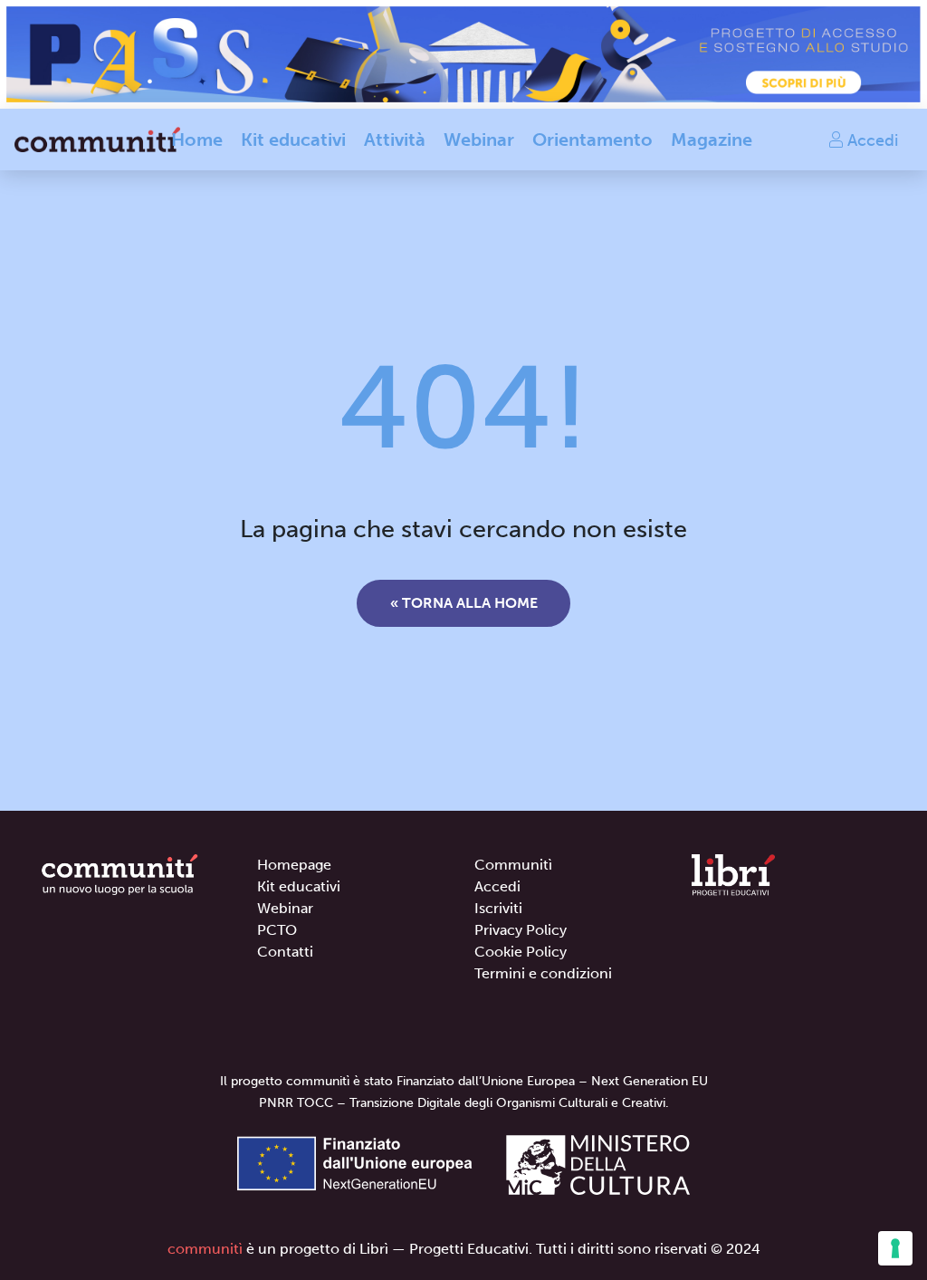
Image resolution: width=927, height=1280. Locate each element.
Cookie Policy (520, 951)
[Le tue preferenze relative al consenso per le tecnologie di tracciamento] (895, 1248)
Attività (394, 139)
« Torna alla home (464, 602)
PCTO (277, 929)
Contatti (285, 951)
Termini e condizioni (543, 973)
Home (197, 139)
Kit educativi (293, 139)
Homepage (294, 864)
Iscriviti (498, 908)
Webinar (479, 139)
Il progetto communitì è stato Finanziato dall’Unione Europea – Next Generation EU (464, 1081)
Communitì (513, 864)
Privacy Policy (520, 929)
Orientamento (592, 139)
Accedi (870, 139)
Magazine (711, 139)
